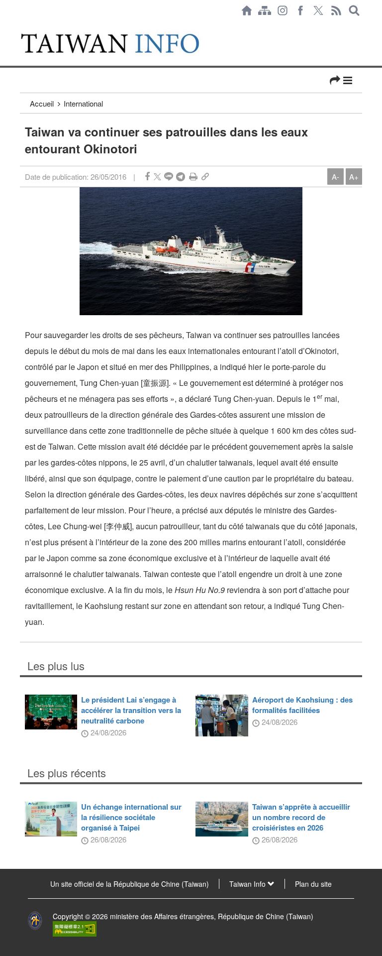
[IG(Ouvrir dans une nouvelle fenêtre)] (282, 10)
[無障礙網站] (74, 928)
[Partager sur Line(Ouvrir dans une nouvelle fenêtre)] (169, 176)
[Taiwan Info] (121, 43)
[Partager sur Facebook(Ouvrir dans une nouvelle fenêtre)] (147, 176)
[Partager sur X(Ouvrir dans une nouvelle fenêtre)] (157, 176)
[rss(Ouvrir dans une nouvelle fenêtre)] (336, 10)
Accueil (42, 103)
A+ (354, 176)
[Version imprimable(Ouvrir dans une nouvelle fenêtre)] (193, 176)
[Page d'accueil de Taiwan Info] (247, 10)
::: (23, 26)
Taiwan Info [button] (248, 884)
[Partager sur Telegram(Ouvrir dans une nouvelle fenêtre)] (181, 176)
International (83, 103)
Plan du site (313, 884)
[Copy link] (205, 176)
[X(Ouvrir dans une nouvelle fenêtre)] (318, 10)
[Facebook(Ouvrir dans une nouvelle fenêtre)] (300, 10)
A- (335, 176)
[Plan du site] (265, 10)
